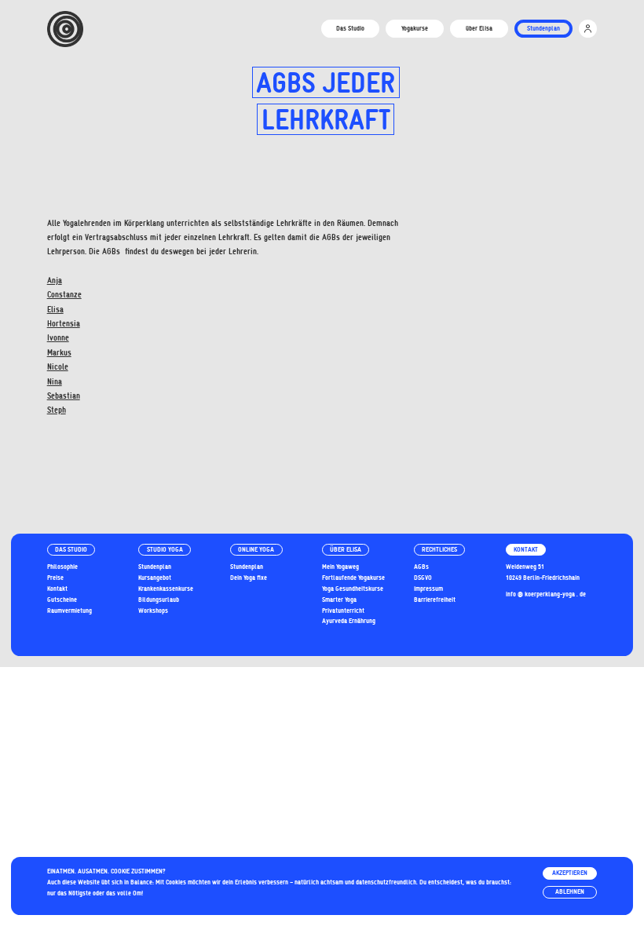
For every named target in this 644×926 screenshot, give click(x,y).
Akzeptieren (569, 873)
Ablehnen (569, 891)
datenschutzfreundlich (386, 882)
